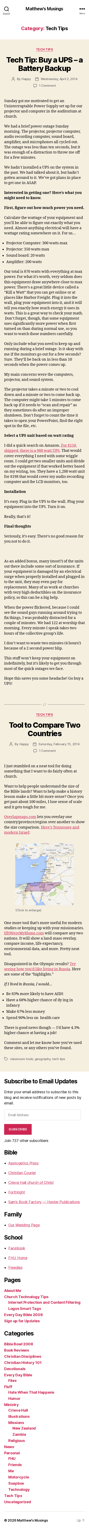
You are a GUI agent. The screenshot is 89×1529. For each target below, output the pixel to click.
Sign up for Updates (22, 1321)
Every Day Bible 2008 (23, 1315)
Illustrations (19, 1416)
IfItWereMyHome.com (24, 933)
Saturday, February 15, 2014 (58, 744)
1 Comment (47, 85)
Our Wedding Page (24, 1225)
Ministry (11, 1405)
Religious (16, 1440)
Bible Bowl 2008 (18, 1344)
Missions (16, 1422)
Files (12, 1380)
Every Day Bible (18, 1375)
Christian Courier (22, 1173)
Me (11, 1471)
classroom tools (21, 1059)
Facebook (16, 1248)
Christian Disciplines (22, 1356)
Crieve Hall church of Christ (31, 1182)
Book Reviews (16, 1350)
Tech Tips (44, 49)
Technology (19, 1489)
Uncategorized (17, 1502)
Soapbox (16, 1483)
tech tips (58, 1059)
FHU (12, 1458)
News (9, 1447)
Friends (15, 1465)
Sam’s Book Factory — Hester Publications (44, 1202)
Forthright (16, 1192)
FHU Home (17, 1258)
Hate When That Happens (31, 1392)
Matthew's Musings (44, 9)
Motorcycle (18, 1477)
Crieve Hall (18, 1410)
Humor (14, 1398)
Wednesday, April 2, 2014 (59, 79)
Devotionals (14, 1369)
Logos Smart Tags (24, 1308)
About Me (12, 1290)
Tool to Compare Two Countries (44, 729)
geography (43, 1059)
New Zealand (24, 1428)
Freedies (15, 1267)
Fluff (8, 1387)
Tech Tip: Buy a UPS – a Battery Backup (44, 64)
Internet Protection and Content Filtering (44, 1302)
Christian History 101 (22, 1362)
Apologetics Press (23, 1163)
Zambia (19, 1434)
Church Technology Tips (26, 1297)
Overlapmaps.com (20, 817)
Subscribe (18, 1129)
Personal (12, 1453)
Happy (26, 79)
